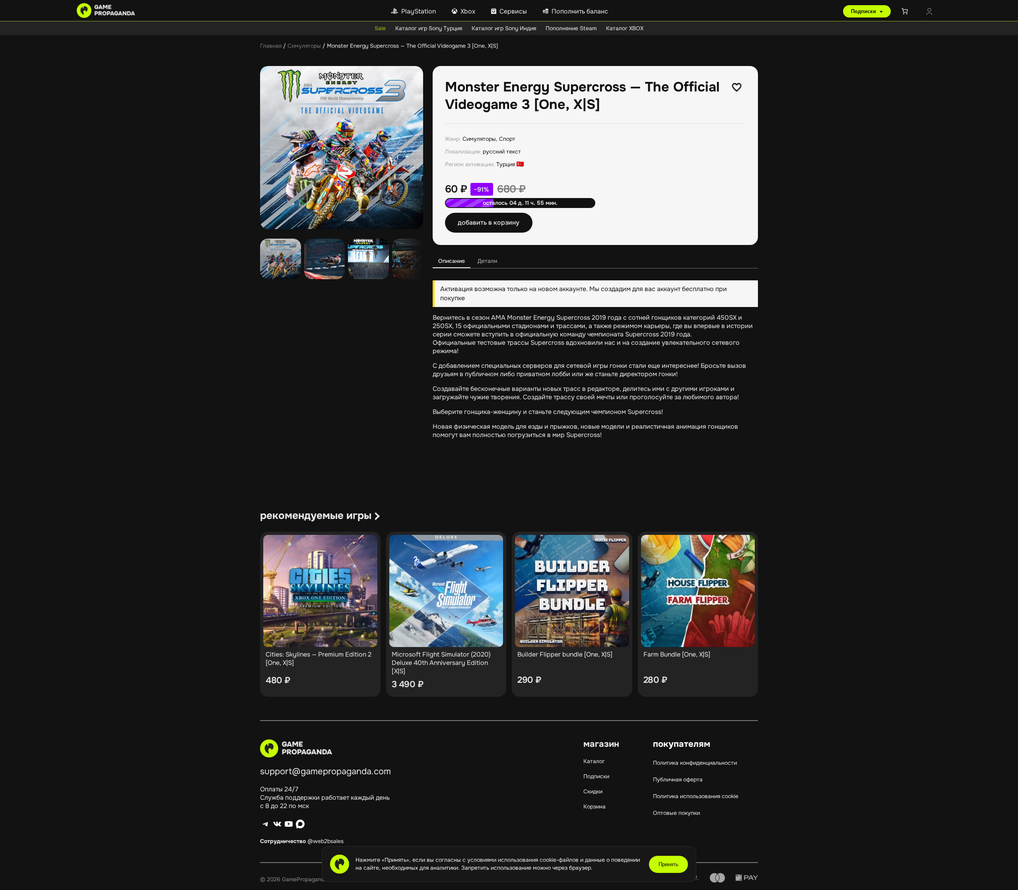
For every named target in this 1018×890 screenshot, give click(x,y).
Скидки (592, 791)
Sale (380, 28)
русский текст (502, 151)
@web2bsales (325, 841)
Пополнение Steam (571, 28)
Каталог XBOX (624, 28)
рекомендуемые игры (315, 515)
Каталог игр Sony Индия (504, 28)
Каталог (594, 761)
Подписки (864, 11)
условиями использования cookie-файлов (523, 859)
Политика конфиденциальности (695, 762)
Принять (668, 864)
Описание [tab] (451, 260)
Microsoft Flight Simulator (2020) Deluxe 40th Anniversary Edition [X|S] (441, 662)
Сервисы (513, 11)
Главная (271, 45)
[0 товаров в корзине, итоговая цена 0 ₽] (906, 11)
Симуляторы (304, 45)
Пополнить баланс (580, 11)
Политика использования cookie (695, 796)
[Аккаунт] (929, 12)
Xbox (467, 11)
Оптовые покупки (676, 812)
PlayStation (418, 11)
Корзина (594, 806)
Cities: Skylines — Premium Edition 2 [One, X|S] (318, 658)
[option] (324, 259)
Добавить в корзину (488, 222)
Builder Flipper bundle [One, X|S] (564, 654)
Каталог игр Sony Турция (428, 28)
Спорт (507, 138)
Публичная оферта (678, 779)
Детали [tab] (487, 260)
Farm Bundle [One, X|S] (676, 654)
